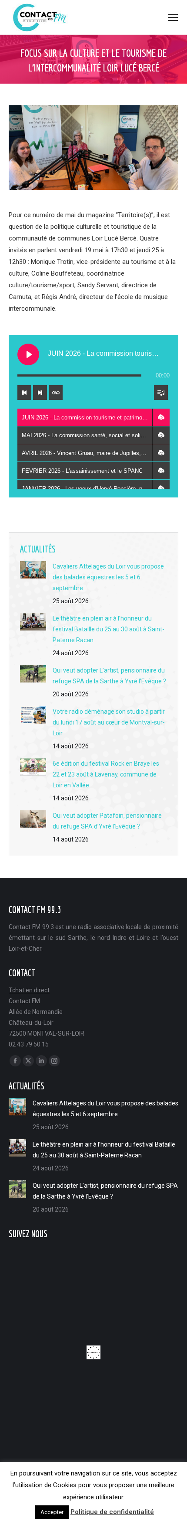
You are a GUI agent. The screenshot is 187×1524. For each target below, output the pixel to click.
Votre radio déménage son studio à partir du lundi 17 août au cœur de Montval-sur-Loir (109, 722)
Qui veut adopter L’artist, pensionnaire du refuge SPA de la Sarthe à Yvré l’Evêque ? (109, 676)
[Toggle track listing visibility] (161, 392)
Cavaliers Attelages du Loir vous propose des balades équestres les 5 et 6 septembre (108, 577)
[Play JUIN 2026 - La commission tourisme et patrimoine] (28, 354)
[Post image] (33, 569)
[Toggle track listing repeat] (56, 392)
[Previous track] (24, 392)
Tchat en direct (29, 990)
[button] (161, 417)
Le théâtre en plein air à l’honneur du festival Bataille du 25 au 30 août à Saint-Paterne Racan (108, 629)
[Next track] (40, 392)
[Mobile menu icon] (173, 17)
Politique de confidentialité (112, 1512)
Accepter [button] (51, 1512)
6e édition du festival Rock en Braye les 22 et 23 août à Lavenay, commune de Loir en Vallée (106, 774)
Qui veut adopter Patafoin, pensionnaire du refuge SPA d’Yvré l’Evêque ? (107, 821)
